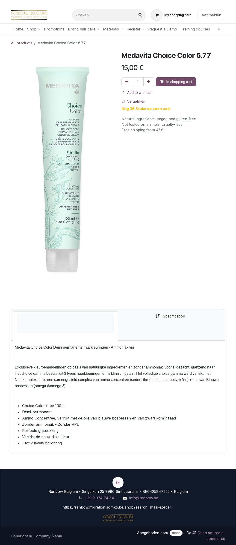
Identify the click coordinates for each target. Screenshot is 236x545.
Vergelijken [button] (136, 101)
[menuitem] (18, 29)
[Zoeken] (140, 15)
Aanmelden (211, 15)
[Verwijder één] (126, 81)
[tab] (65, 326)
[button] (176, 81)
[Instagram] (118, 482)
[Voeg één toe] (148, 81)
